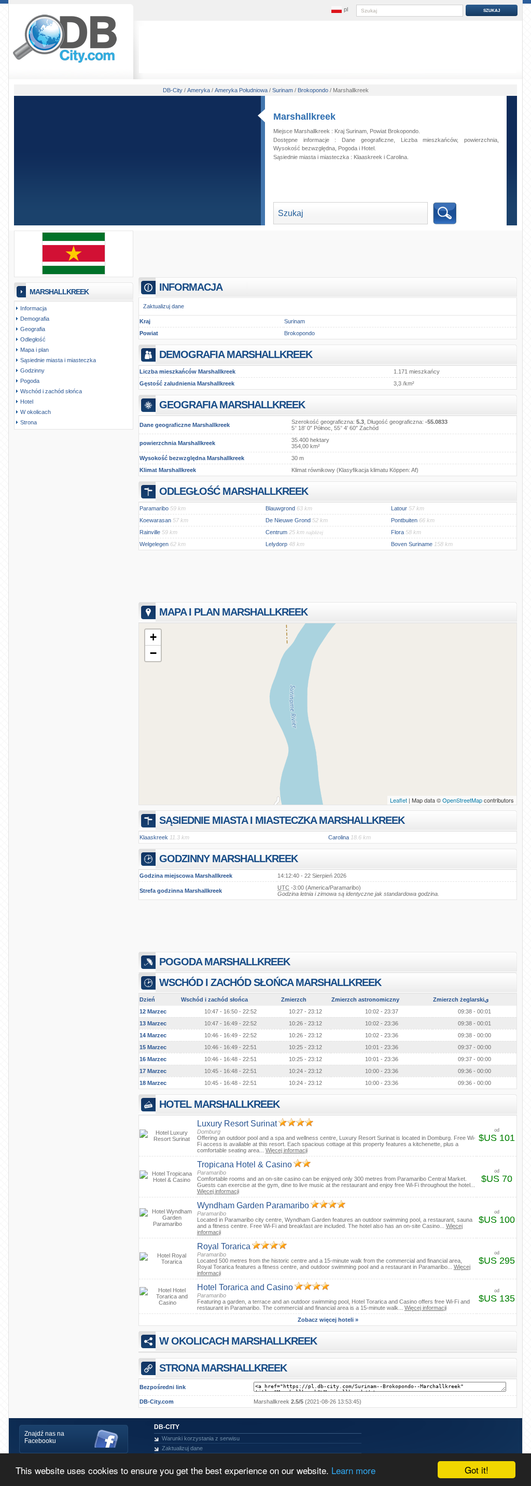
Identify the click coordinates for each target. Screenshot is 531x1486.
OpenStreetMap (462, 800)
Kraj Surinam (350, 131)
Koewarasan (155, 520)
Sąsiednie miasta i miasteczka (58, 360)
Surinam (294, 321)
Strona (28, 422)
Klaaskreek (368, 157)
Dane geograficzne (368, 140)
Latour (399, 508)
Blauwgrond (280, 508)
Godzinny (32, 370)
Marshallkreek (304, 116)
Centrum (276, 532)
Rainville (149, 532)
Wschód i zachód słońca (51, 391)
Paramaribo (154, 508)
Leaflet (398, 800)
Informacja (33, 308)
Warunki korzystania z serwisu (201, 1438)
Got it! (476, 1469)
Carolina (396, 157)
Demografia (34, 319)
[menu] (339, 10)
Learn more (353, 1470)
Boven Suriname (411, 544)
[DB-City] (65, 63)
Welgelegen (154, 544)
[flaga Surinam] (73, 272)
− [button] (153, 653)
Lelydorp (276, 544)
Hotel (367, 148)
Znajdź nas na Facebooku (44, 1437)
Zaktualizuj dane (163, 306)
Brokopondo (299, 333)
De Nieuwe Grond (288, 520)
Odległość (33, 339)
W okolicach (35, 412)
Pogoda (347, 148)
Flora (397, 532)
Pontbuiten (404, 520)
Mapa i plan (34, 350)
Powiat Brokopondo (394, 131)
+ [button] (153, 637)
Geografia (32, 329)
